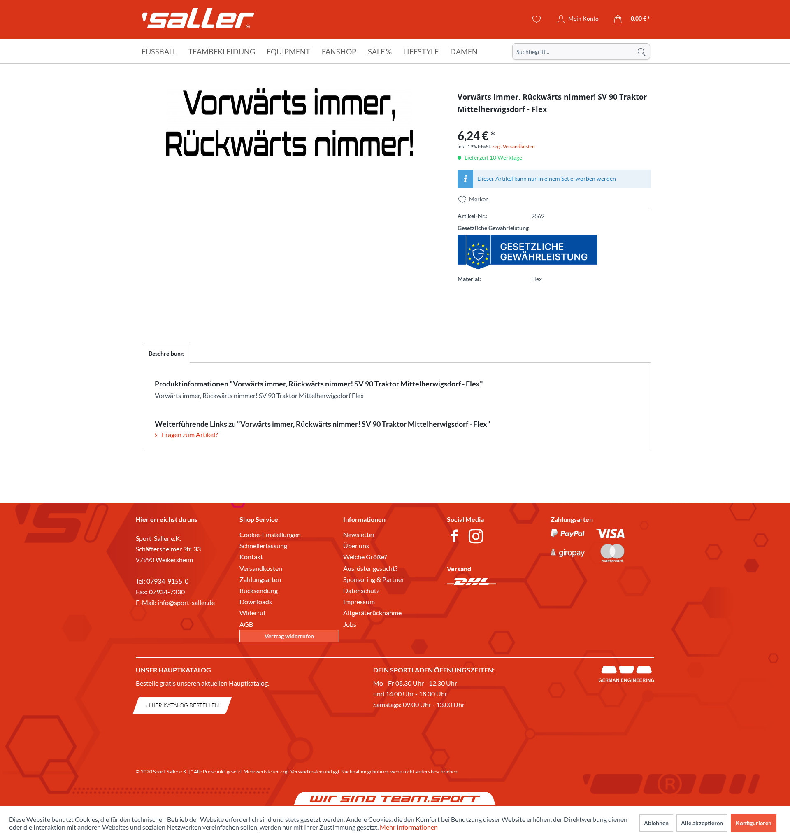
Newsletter (359, 534)
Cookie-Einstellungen (270, 534)
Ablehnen (656, 822)
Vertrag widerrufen (289, 636)
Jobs (349, 624)
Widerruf (252, 613)
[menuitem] (581, 51)
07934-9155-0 (167, 581)
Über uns (356, 545)
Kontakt (251, 557)
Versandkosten (260, 568)
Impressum (359, 601)
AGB (246, 624)
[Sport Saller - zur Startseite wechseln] (198, 20)
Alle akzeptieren (702, 822)
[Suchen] (641, 51)
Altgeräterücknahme (372, 613)
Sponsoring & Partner (373, 579)
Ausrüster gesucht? (370, 568)
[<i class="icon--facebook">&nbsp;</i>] (456, 537)
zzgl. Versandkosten (513, 146)
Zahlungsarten (260, 579)
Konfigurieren (753, 822)
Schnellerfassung (263, 545)
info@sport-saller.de (186, 602)
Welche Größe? (365, 557)
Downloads (255, 601)
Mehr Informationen (409, 827)
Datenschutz (361, 590)
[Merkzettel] (536, 19)
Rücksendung (258, 590)
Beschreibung (166, 353)
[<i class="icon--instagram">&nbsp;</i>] (477, 537)
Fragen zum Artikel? (189, 434)
